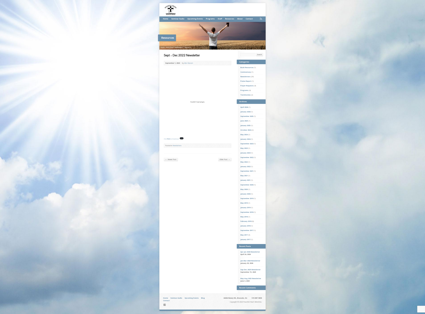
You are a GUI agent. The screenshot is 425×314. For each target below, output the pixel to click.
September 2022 (246, 157)
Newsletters (179, 48)
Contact (249, 19)
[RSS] (261, 19)
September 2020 (246, 185)
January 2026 (245, 112)
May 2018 (244, 217)
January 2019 (245, 207)
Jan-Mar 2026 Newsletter (250, 261)
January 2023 (245, 153)
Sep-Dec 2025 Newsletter (250, 270)
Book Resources (246, 67)
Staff (220, 19)
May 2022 (244, 162)
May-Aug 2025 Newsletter (250, 278)
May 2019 (244, 203)
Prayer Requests (247, 86)
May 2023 (244, 148)
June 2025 (244, 121)
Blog (203, 298)
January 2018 (245, 226)
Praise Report (245, 81)
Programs (210, 19)
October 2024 (245, 130)
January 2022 (245, 166)
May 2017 (244, 235)
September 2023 (246, 144)
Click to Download (171, 139)
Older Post (225, 159)
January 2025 (245, 125)
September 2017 (246, 230)
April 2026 (244, 107)
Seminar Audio (177, 19)
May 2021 (244, 176)
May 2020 (244, 189)
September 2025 (246, 116)
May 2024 (244, 134)
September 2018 (246, 212)
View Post (188, 48)
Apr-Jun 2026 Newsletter (250, 252)
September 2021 (246, 171)
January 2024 (245, 139)
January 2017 (245, 239)
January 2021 (245, 180)
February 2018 (245, 221)
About (240, 19)
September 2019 (246, 198)
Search (259, 54)
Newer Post (170, 159)
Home (165, 19)
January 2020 (245, 194)
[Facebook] (165, 305)
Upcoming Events (195, 19)
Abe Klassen (188, 63)
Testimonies (245, 95)
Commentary (245, 72)
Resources (229, 19)
